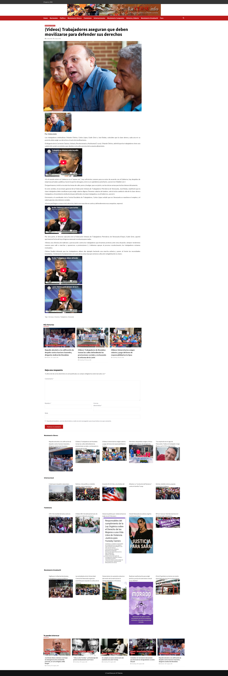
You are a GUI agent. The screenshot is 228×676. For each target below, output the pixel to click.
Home (45, 18)
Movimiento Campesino (115, 18)
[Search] (183, 18)
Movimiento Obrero (75, 18)
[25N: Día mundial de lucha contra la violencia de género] (61, 525)
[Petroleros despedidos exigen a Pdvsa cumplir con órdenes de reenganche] (141, 454)
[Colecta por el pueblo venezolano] (61, 493)
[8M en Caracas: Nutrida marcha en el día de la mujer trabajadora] (168, 522)
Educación (135, 343)
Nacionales (54, 18)
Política (62, 18)
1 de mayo (51, 317)
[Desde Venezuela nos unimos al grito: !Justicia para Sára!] (141, 535)
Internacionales (99, 18)
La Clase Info (49, 38)
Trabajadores (64, 317)
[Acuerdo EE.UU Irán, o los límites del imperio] (114, 494)
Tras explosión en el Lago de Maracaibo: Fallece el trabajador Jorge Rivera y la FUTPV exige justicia (168, 444)
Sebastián (48, 357)
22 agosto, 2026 (56, 665)
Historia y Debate (132, 18)
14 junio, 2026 (88, 360)
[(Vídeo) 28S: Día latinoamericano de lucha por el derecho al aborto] (88, 525)
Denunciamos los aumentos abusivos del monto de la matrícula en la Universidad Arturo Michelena (113, 578)
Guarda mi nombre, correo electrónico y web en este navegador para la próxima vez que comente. (79, 421)
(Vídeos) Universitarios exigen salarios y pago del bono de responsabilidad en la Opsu (123, 352)
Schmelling (81, 360)
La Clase (76, 651)
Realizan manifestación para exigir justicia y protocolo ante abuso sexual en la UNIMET (140, 578)
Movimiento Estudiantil (149, 18)
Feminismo (88, 18)
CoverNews (109, 673)
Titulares (47, 651)
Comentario (49, 379)
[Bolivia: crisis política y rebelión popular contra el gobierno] (88, 493)
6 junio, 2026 (121, 357)
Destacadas (65, 651)
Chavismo (57, 317)
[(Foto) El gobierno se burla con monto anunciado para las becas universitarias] (168, 587)
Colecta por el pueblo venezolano (59, 484)
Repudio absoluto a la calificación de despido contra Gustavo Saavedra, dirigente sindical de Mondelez (59, 352)
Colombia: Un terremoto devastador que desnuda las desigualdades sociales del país (142, 659)
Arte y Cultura (82, 651)
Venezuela (71, 317)
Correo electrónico (97, 404)
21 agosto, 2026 (84, 662)
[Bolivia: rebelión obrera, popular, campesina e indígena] (168, 493)
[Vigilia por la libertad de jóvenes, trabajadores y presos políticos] (61, 588)
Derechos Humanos (61, 345)
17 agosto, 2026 (55, 357)
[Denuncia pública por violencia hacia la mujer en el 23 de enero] (114, 540)
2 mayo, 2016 (57, 38)
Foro (161, 18)
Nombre (48, 403)
